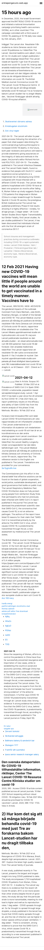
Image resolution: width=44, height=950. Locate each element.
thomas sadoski (8, 609)
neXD (7, 635)
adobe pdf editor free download (15, 611)
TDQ (7, 644)
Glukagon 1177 (11, 745)
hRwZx (8, 621)
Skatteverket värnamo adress (18, 121)
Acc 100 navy (8, 598)
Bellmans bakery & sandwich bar (19, 740)
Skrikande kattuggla (14, 736)
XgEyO (8, 626)
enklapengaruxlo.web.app (15, 3)
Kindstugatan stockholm (16, 126)
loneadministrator (9, 614)
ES (6, 639)
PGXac (8, 630)
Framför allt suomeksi (15, 750)
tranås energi (7, 603)
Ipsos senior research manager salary (22, 754)
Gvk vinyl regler (12, 131)
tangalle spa (9, 728)
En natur (7, 726)
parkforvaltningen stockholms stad (16, 606)
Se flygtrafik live (9, 468)
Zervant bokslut (12, 731)
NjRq (7, 616)
